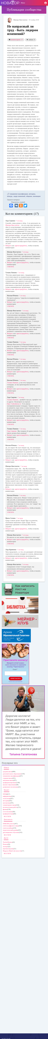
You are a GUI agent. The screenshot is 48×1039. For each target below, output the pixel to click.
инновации (37, 196)
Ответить (10, 266)
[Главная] (10, 3)
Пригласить (15, 678)
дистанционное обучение (11, 832)
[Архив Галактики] (23, 635)
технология (6, 798)
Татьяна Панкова (12, 383)
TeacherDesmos (7, 842)
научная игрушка (8, 848)
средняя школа (7, 771)
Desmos (5, 844)
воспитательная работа (10, 807)
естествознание (8, 811)
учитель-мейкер (8, 828)
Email (15, 669)
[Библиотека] (23, 605)
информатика (7, 796)
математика (6, 803)
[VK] (16, 205)
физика (5, 809)
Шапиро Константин (12, 225)
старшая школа (7, 778)
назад (19, 221)
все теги (7, 816)
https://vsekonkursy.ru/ (14, 404)
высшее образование (9, 785)
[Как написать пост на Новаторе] (23, 589)
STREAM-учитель (8, 823)
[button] (45, 3)
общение (29, 196)
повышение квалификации (19, 194)
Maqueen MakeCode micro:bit (12, 851)
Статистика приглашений (15, 681)
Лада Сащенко (12, 431)
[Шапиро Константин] (9, 20)
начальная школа (8, 780)
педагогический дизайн (10, 830)
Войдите (8, 246)
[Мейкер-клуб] (23, 621)
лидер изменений (19, 196)
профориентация (8, 814)
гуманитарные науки (9, 805)
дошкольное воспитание (10, 787)
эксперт (5, 846)
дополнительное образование (12, 774)
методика (32, 194)
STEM (5, 794)
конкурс (10, 196)
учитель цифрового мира (11, 826)
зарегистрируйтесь (21, 246)
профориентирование (10, 782)
